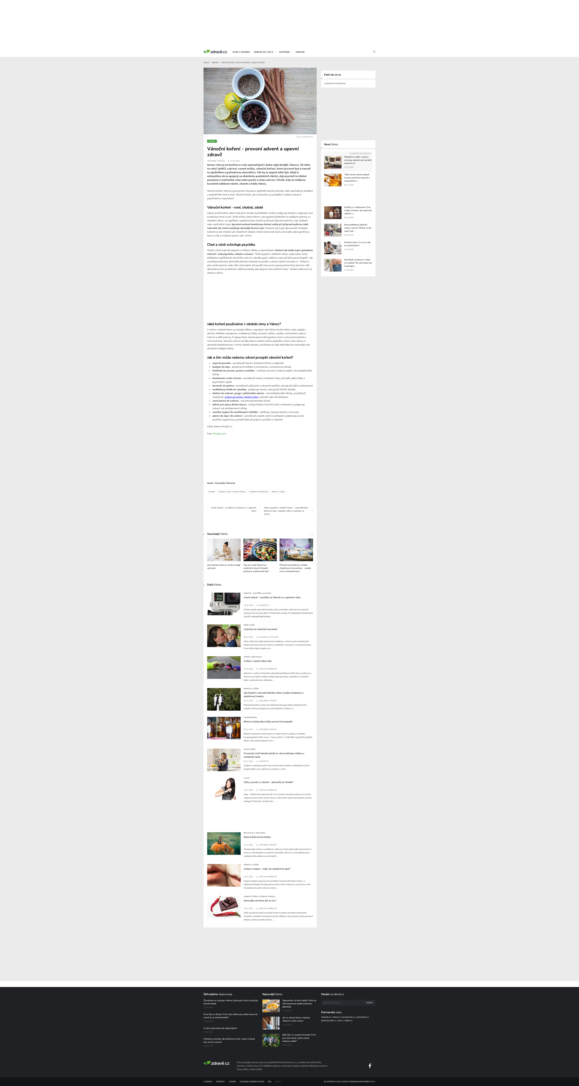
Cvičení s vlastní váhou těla (258, 661)
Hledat (369, 1003)
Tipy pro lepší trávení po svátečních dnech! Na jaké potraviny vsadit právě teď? (256, 568)
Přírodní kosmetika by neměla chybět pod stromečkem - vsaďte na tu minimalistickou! (295, 568)
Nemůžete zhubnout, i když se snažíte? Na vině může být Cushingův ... (358, 262)
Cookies (232, 1082)
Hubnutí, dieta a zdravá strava (231, 492)
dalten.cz (348, 1020)
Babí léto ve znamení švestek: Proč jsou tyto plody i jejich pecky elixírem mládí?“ (299, 1038)
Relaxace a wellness (254, 833)
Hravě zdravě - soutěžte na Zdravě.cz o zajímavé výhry (272, 597)
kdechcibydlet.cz (328, 1020)
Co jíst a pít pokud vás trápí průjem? (220, 1028)
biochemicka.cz (348, 1017)
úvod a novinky (241, 52)
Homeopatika (250, 717)
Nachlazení (249, 749)
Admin (278, 1082)
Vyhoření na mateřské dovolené (260, 629)
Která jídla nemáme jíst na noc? (260, 900)
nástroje (284, 52)
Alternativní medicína (258, 492)
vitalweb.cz (326, 1017)
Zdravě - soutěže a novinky (257, 593)
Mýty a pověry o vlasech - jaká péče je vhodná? (268, 782)
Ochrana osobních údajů (252, 1082)
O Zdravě (208, 1082)
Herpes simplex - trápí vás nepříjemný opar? (267, 869)
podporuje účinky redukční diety (241, 396)
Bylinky (215, 62)
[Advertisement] (289, 24)
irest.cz (340, 1020)
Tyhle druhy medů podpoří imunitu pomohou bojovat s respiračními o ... (357, 177)
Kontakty (220, 1082)
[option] (224, 556)
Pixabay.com (219, 433)
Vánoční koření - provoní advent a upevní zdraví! (243, 62)
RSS (269, 1082)
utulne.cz (336, 1017)
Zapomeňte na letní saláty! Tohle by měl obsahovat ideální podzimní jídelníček (299, 1003)
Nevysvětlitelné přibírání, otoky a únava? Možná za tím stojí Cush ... (357, 228)
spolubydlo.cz (362, 1017)
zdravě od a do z (264, 52)
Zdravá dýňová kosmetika (257, 837)
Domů (206, 62)
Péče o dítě (249, 625)
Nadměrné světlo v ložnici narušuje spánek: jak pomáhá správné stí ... (357, 160)
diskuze (300, 52)
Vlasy (247, 778)
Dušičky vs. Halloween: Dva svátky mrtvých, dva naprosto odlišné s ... (358, 210)
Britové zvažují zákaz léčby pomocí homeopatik (268, 721)
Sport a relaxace (253, 657)
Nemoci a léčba (278, 492)
